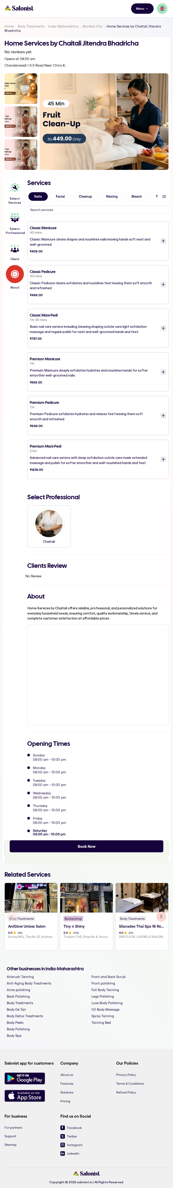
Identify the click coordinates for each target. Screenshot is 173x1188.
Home (9, 26)
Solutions (66, 1092)
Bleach (137, 196)
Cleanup (85, 196)
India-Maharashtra (63, 26)
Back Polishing (18, 996)
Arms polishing (18, 990)
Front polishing (103, 983)
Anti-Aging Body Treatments (29, 983)
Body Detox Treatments (25, 1016)
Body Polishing (18, 1029)
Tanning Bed (101, 1022)
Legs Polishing (102, 996)
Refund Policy (126, 1092)
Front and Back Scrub (108, 977)
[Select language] (162, 8)
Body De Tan (16, 1009)
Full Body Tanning (105, 990)
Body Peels (15, 1022)
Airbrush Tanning (20, 977)
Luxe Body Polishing (107, 1003)
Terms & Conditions (130, 1084)
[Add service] (163, 241)
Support (10, 1136)
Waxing (112, 196)
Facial (60, 196)
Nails (38, 196)
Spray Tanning (102, 1016)
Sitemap (11, 1145)
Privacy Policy (126, 1075)
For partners (13, 1128)
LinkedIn (73, 1153)
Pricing (65, 1101)
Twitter (72, 1136)
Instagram (74, 1145)
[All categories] (164, 196)
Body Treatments (31, 26)
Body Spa (14, 1035)
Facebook (74, 1128)
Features (66, 1084)
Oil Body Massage (105, 1009)
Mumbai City (92, 26)
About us (66, 1075)
